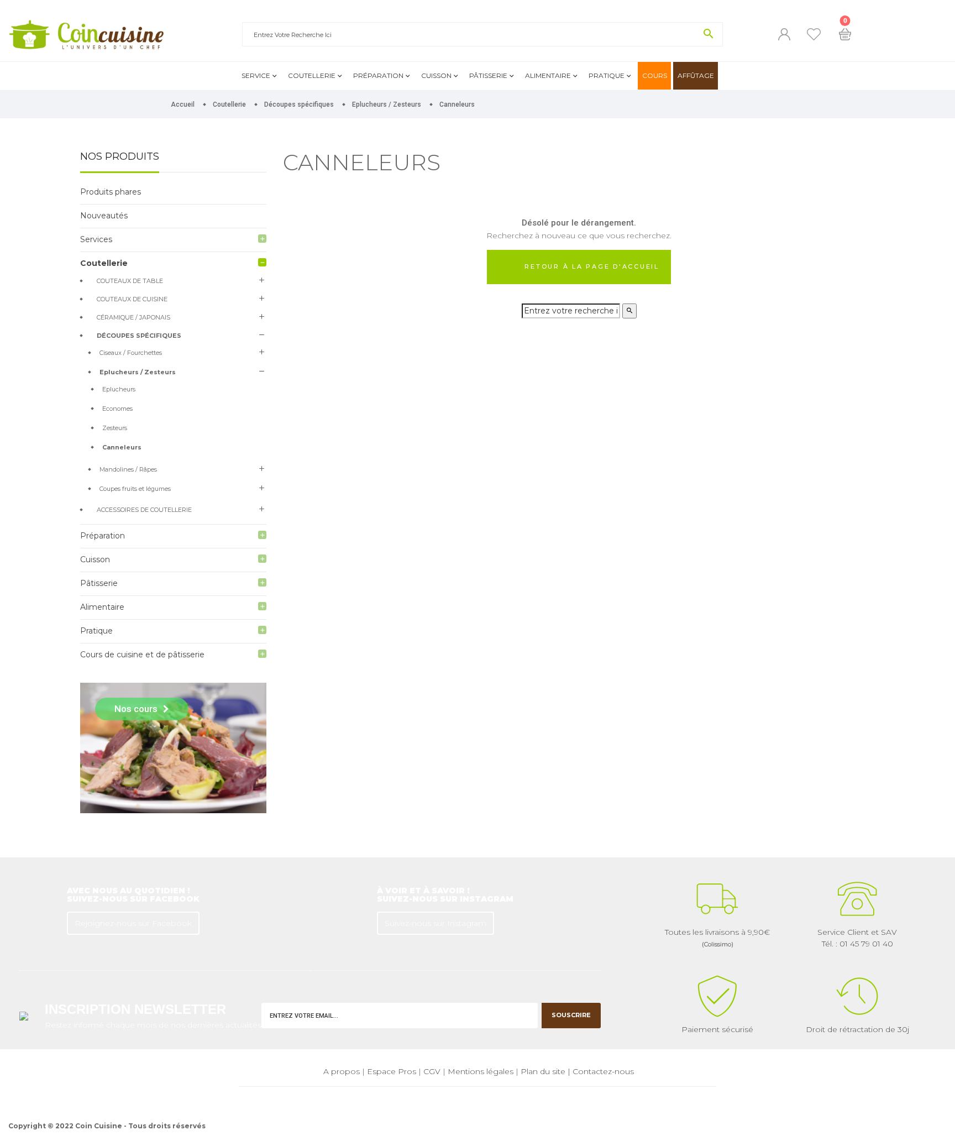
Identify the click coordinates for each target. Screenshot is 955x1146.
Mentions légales (480, 1071)
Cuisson (436, 75)
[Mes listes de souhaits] (814, 34)
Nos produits (119, 157)
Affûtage (696, 75)
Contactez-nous (603, 1071)
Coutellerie (311, 75)
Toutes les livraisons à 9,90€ (717, 937)
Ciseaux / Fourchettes (130, 353)
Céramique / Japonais (133, 317)
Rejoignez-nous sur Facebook (133, 923)
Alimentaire (548, 75)
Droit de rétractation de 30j (857, 1029)
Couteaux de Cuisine (132, 299)
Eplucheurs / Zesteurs (137, 372)
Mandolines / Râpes (128, 469)
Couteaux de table (130, 281)
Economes (117, 408)
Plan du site (543, 1071)
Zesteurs (114, 428)
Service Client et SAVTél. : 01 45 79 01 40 (857, 938)
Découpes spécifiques (139, 335)
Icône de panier (845, 34)
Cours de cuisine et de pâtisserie (142, 655)
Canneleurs (121, 447)
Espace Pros (391, 1071)
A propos (341, 1071)
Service (256, 75)
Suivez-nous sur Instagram (435, 923)
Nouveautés (104, 216)
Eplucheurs (118, 389)
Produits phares (110, 192)
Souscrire (571, 1015)
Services (96, 239)
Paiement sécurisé (717, 1029)
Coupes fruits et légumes (135, 489)
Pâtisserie (488, 75)
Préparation (378, 75)
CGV (431, 1071)
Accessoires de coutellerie (144, 510)
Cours (654, 75)
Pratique (607, 75)
